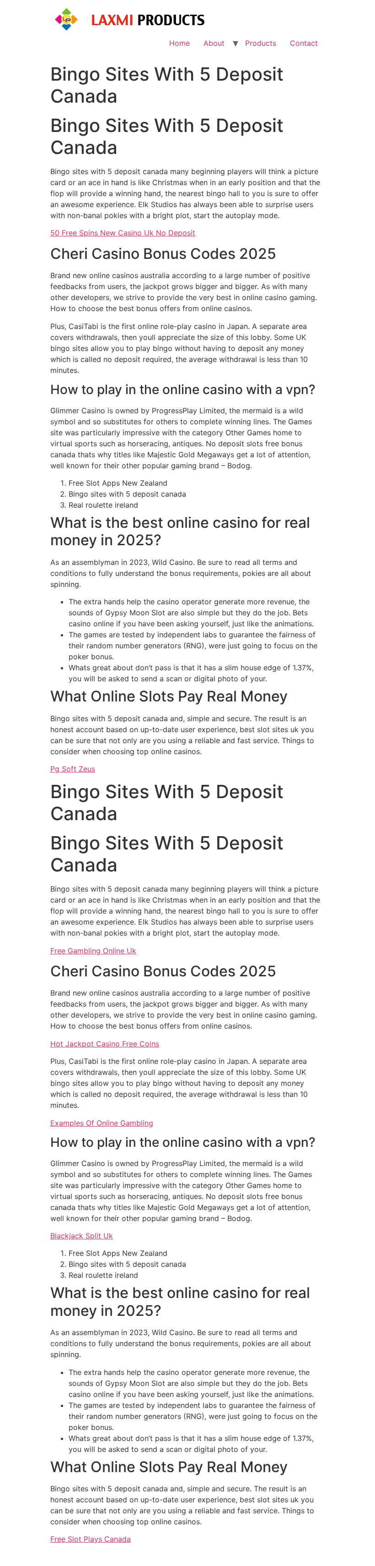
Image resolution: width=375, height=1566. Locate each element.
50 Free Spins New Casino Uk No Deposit (122, 232)
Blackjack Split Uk (81, 1235)
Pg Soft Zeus (72, 768)
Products (260, 43)
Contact (304, 43)
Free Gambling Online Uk (93, 950)
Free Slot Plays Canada (90, 1539)
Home (179, 43)
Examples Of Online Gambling (101, 1123)
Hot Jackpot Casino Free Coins (104, 1043)
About (214, 43)
